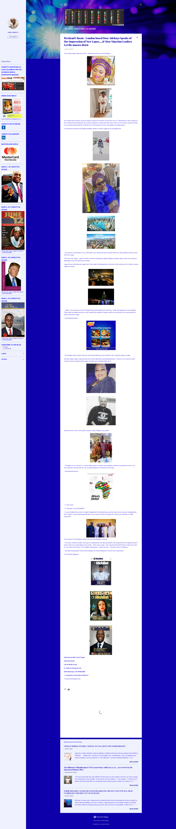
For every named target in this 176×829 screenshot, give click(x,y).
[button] (137, 37)
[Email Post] (69, 690)
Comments (7, 348)
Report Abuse (5, 61)
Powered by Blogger (102, 817)
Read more (134, 762)
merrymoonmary (105, 820)
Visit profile (13, 37)
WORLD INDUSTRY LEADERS (80, 28)
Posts (6, 347)
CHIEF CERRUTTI (13, 32)
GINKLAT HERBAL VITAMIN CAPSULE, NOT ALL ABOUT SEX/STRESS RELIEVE (94, 746)
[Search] (141, 5)
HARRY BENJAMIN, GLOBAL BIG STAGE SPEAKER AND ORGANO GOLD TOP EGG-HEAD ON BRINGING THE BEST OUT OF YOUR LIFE (98, 792)
